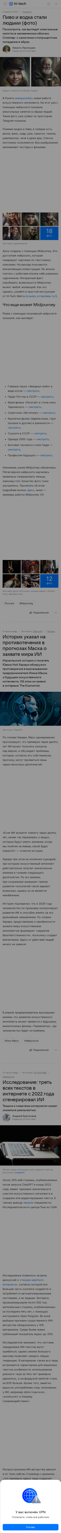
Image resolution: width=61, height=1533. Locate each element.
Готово (30, 1527)
